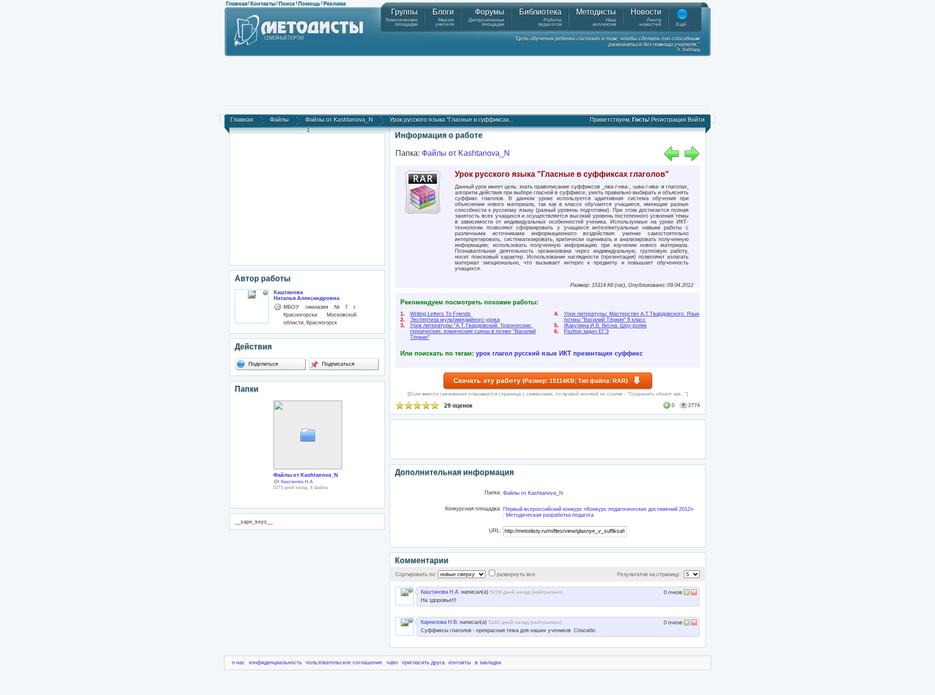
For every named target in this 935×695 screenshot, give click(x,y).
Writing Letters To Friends (440, 314)
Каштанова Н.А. (297, 481)
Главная (236, 3)
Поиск (287, 3)
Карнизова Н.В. (439, 622)
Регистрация (668, 119)
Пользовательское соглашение (344, 662)
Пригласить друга (423, 662)
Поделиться (262, 364)
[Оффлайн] (265, 293)
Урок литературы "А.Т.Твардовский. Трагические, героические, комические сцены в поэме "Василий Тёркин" (473, 331)
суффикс (629, 353)
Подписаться (337, 364)
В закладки (488, 662)
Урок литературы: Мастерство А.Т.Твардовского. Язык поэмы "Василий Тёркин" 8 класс (631, 316)
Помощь (309, 3)
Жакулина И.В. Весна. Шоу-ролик (605, 325)
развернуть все (516, 574)
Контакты (263, 3)
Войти (696, 119)
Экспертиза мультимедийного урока (455, 319)
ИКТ (565, 353)
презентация (593, 353)
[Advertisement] (467, 80)
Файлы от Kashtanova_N (339, 119)
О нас (238, 662)
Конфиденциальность (275, 662)
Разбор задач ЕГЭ (586, 331)
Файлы (279, 119)
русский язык (535, 353)
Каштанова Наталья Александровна (306, 295)
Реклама (334, 3)
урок (483, 353)
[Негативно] (693, 593)
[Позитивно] (687, 593)
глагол (502, 353)
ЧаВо (392, 662)
